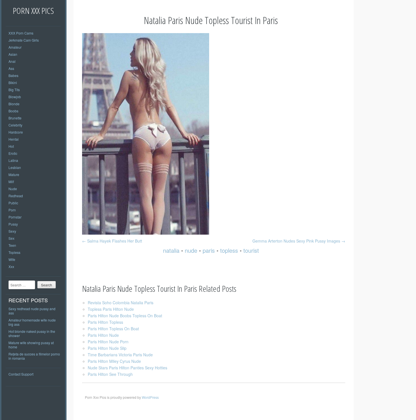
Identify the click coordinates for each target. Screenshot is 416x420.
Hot (11, 146)
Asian (12, 54)
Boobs (13, 110)
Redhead (15, 195)
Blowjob (14, 96)
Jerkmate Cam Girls (23, 40)
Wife (11, 259)
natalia (171, 250)
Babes (13, 75)
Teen (12, 245)
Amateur (15, 47)
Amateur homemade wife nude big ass (32, 322)
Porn (12, 209)
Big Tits (14, 89)
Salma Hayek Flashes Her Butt (112, 241)
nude (191, 250)
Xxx (11, 266)
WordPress (150, 397)
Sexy (12, 231)
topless (229, 250)
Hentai (13, 139)
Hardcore (15, 132)
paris (209, 250)
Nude (12, 188)
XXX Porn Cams (20, 33)
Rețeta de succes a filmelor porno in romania (34, 356)
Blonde (14, 103)
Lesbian (14, 167)
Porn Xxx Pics (33, 10)
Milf (11, 181)
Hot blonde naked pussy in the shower (31, 333)
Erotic (12, 153)
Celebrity (15, 125)
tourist (251, 250)
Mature (13, 174)
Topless (14, 252)
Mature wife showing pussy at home (31, 344)
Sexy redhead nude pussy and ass (31, 310)
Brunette (15, 117)
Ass (11, 68)
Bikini (12, 82)
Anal (12, 61)
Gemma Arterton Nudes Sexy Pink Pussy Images (298, 241)
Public (13, 202)
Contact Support (20, 374)
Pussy (13, 224)
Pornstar (15, 217)
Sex (11, 238)
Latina (13, 160)
